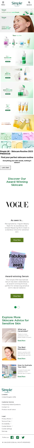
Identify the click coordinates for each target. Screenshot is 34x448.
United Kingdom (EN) (9, 397)
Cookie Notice (6, 426)
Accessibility (6, 424)
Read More (21, 340)
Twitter (23, 437)
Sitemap (4, 431)
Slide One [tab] (15, 307)
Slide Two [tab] (18, 307)
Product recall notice (9, 409)
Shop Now (18, 240)
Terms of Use (6, 421)
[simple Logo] (7, 392)
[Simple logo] (17, 5)
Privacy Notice (6, 419)
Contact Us (5, 407)
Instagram (19, 437)
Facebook (13, 437)
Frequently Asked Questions (11, 404)
